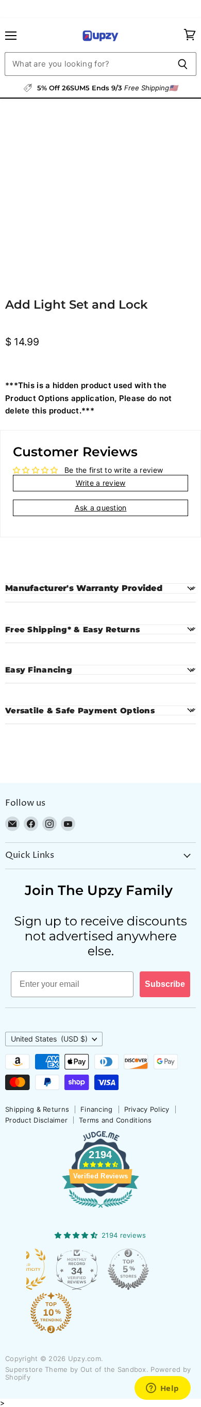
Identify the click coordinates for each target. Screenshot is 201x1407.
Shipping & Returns (37, 1109)
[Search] (182, 64)
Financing (96, 1109)
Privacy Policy (147, 1109)
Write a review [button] (101, 482)
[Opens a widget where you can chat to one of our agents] (162, 1389)
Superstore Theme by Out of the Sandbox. (76, 1369)
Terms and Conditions (115, 1120)
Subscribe (165, 984)
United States (49, 1038)
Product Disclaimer (36, 1120)
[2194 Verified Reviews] (100, 1210)
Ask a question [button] (101, 507)
